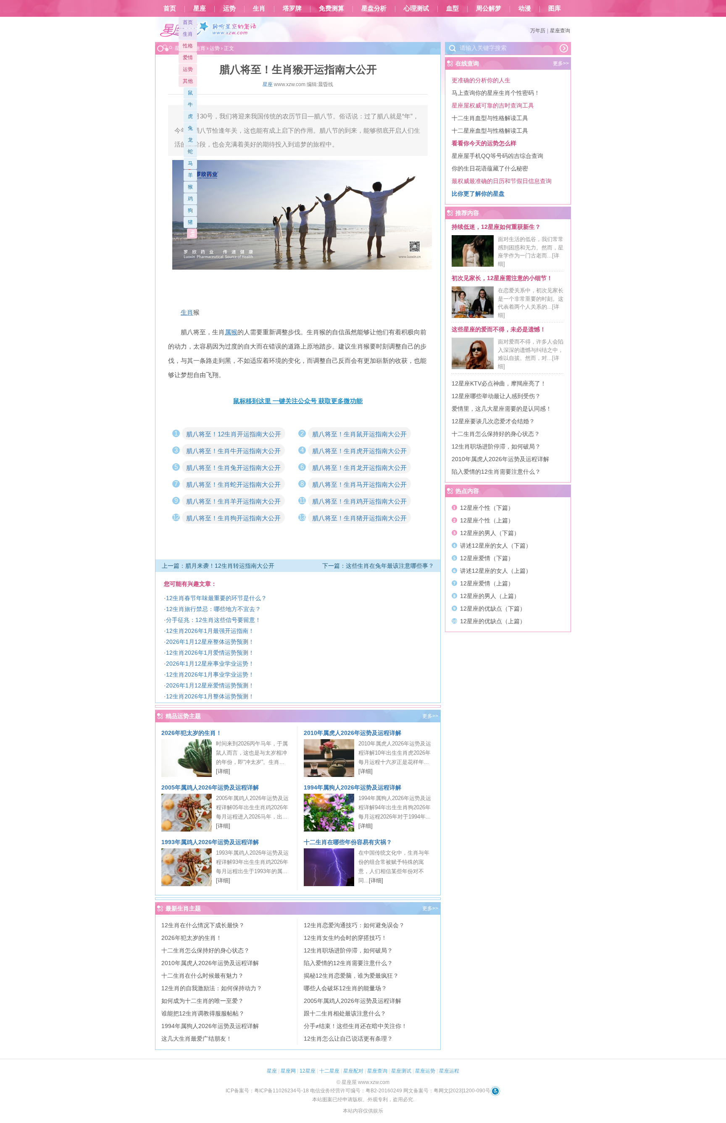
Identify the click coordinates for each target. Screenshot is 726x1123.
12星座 (308, 1071)
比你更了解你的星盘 (478, 193)
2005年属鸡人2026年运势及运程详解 (210, 787)
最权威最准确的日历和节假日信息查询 (502, 181)
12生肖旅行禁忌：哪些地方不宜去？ (213, 609)
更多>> (430, 716)
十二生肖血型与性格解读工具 (490, 118)
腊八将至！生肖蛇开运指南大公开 (233, 484)
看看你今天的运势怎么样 (484, 143)
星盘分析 (374, 8)
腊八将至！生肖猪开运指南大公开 (359, 518)
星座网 (288, 1071)
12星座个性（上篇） (487, 520)
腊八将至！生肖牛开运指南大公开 (233, 450)
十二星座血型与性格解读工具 (490, 130)
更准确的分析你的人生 (481, 80)
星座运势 (425, 1071)
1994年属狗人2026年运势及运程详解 (352, 787)
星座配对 (353, 1071)
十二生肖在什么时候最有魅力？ (202, 975)
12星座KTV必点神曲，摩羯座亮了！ (499, 383)
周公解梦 (488, 8)
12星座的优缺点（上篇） (493, 621)
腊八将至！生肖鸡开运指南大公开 (359, 501)
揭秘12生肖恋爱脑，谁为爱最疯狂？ (351, 975)
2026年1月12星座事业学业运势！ (210, 663)
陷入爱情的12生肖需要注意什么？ (348, 963)
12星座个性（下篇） (487, 507)
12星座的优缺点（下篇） (493, 608)
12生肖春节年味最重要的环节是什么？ (216, 598)
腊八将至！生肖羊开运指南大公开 (233, 501)
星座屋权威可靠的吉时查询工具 (493, 105)
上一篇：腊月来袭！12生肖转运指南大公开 (218, 565)
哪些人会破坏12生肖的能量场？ (345, 988)
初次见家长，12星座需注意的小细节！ (502, 278)
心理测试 (416, 8)
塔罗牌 (292, 8)
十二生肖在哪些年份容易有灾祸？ (348, 842)
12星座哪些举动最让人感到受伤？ (496, 396)
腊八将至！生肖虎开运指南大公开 (359, 450)
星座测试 (401, 1071)
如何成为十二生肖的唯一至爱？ (202, 1000)
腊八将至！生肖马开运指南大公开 (359, 484)
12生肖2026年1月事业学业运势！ (210, 674)
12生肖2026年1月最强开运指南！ (210, 630)
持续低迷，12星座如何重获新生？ (496, 226)
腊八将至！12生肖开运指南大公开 (233, 434)
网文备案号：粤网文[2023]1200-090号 (446, 1091)
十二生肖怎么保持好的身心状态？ (205, 950)
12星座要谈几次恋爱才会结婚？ (493, 421)
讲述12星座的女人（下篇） (495, 545)
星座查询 (560, 31)
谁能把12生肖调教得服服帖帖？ (203, 1013)
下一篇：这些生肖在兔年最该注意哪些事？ (378, 565)
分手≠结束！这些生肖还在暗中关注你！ (355, 1026)
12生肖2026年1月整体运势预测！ (210, 696)
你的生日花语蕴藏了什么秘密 (490, 168)
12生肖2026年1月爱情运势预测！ (210, 652)
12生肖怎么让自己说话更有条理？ (348, 1038)
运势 (229, 8)
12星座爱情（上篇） (487, 583)
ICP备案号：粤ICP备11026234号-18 (267, 1091)
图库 (554, 8)
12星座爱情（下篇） (487, 558)
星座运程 (449, 1071)
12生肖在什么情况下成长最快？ (203, 925)
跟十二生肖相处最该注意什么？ (345, 1013)
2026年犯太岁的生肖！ (191, 732)
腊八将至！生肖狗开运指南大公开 (233, 518)
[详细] (223, 771)
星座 (199, 8)
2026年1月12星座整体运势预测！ (210, 641)
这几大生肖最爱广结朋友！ (196, 1038)
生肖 (259, 8)
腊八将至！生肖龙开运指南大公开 (359, 467)
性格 (188, 46)
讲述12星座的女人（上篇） (495, 570)
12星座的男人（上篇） (490, 596)
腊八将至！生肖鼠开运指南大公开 (359, 434)
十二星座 (329, 1071)
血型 (452, 8)
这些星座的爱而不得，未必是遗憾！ (499, 329)
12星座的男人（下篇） (490, 533)
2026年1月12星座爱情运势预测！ (210, 685)
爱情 (188, 57)
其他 (188, 81)
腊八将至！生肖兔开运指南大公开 (233, 467)
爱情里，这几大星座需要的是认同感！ (502, 408)
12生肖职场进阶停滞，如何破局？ (348, 950)
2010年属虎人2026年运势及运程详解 (352, 732)
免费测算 (331, 8)
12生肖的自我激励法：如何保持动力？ (211, 988)
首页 (169, 8)
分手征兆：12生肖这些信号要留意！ (213, 620)
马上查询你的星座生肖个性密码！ (496, 92)
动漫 (524, 8)
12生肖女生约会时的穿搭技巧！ (345, 937)
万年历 (537, 31)
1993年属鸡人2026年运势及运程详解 (210, 842)
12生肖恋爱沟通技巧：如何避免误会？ (354, 925)
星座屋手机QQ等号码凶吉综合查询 (497, 155)
